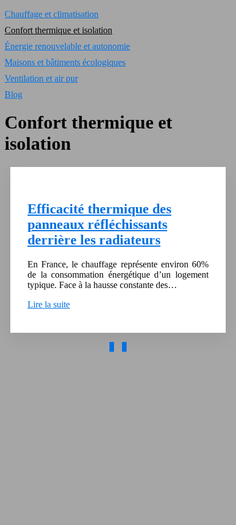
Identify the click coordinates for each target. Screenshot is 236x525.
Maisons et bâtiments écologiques (65, 62)
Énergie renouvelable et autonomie (67, 46)
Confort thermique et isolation (58, 30)
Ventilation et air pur (41, 78)
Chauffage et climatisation (52, 14)
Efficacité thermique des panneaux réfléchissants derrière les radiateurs (99, 224)
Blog (13, 94)
